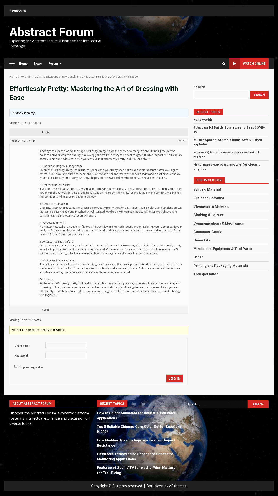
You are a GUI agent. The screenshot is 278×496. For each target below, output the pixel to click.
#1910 (182, 141)
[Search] (223, 64)
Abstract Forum (51, 32)
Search (199, 86)
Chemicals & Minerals (211, 206)
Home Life (202, 240)
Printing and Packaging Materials (221, 266)
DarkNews (155, 485)
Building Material (207, 189)
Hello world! (203, 119)
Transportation (206, 274)
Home (23, 63)
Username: (22, 345)
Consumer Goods (208, 232)
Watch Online (254, 63)
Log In (175, 378)
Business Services (209, 198)
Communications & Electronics (219, 223)
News (38, 63)
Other (198, 257)
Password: (21, 355)
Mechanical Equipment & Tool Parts (223, 249)
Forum (53, 63)
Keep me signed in (30, 367)
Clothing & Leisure (209, 215)
